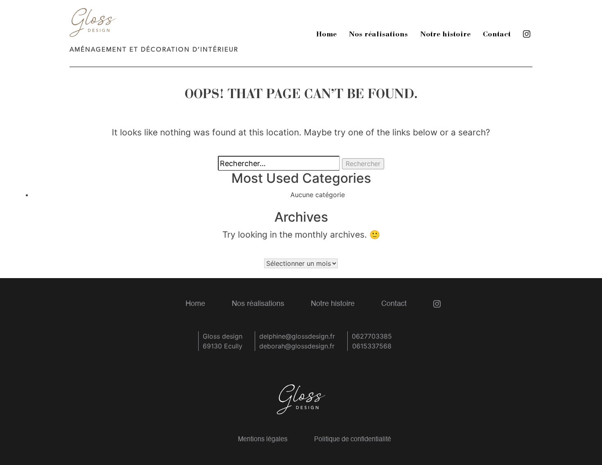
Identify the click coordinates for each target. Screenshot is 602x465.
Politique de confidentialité (352, 439)
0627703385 (372, 336)
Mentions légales (262, 439)
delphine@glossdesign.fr (297, 336)
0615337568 (372, 346)
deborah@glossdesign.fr (297, 346)
